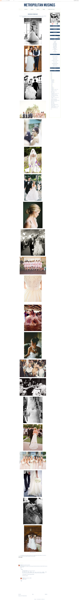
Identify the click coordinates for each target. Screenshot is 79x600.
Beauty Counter (55, 40)
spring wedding (40, 555)
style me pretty (44, 555)
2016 (51, 76)
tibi (54, 50)
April (52, 86)
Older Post (46, 594)
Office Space (53, 103)
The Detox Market (54, 49)
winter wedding (33, 556)
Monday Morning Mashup (54, 104)
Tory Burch (55, 51)
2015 (51, 77)
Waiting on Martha (55, 66)
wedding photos (23, 556)
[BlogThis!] (19, 557)
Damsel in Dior (55, 58)
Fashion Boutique (55, 27)
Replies (22, 569)
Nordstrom (54, 46)
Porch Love (52, 91)
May (52, 85)
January (52, 88)
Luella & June (55, 62)
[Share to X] (20, 557)
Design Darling (55, 59)
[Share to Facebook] (21, 557)
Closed (55, 41)
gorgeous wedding (28, 555)
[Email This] (18, 557)
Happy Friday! (53, 92)
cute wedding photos (23, 555)
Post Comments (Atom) (24, 595)
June (52, 84)
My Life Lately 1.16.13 (54, 98)
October (52, 81)
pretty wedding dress (34, 555)
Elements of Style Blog (55, 60)
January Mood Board (54, 99)
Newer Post (19, 594)
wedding (19, 556)
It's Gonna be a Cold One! (54, 95)
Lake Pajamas (55, 43)
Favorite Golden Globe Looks (55, 100)
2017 (51, 75)
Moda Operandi (55, 44)
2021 (51, 72)
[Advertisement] (55, 113)
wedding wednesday (28, 556)
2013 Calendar (53, 105)
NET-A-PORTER (55, 45)
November (52, 80)
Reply (21, 580)
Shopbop (55, 48)
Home (33, 594)
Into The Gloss (55, 61)
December (52, 79)
